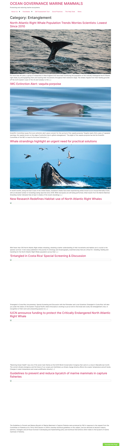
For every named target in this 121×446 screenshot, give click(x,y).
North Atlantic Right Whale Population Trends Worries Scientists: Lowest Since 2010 (58, 24)
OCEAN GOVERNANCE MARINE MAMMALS (46, 3)
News (79, 11)
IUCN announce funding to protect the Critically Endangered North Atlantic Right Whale (60, 314)
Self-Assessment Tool (42, 11)
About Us (14, 11)
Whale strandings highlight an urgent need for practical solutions (54, 141)
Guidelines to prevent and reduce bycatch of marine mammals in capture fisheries (58, 374)
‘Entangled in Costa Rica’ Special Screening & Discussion (48, 256)
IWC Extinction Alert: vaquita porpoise (35, 84)
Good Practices (57, 11)
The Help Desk (70, 11)
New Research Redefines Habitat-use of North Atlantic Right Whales (56, 199)
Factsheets (26, 11)
